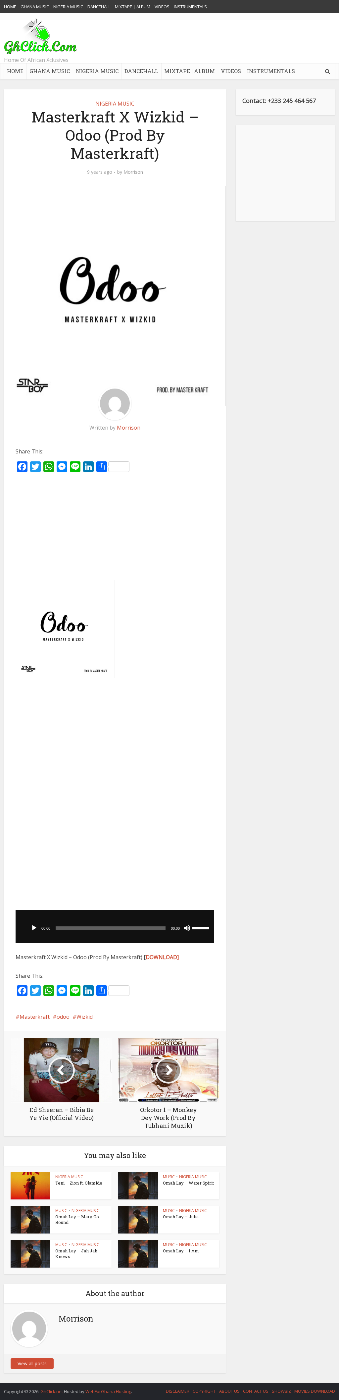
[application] (115, 926)
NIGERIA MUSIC (68, 7)
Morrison (133, 172)
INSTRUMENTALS (190, 7)
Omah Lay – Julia (181, 1217)
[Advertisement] (214, 38)
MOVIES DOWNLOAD (314, 1391)
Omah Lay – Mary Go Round (77, 1219)
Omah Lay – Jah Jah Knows (76, 1253)
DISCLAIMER (177, 1391)
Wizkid (84, 1016)
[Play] (34, 928)
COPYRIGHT (204, 1391)
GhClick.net (52, 1391)
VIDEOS (162, 7)
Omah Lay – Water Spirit (188, 1183)
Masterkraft (35, 1016)
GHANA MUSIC (35, 7)
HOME (10, 7)
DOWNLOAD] (162, 957)
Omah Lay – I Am (181, 1251)
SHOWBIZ (281, 1391)
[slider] (201, 927)
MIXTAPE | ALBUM (132, 7)
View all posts (32, 1363)
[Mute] (187, 928)
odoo (63, 1016)
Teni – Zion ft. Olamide (78, 1183)
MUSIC (169, 1177)
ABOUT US (229, 1391)
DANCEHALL (99, 7)
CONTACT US (255, 1391)
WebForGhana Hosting (108, 1391)
